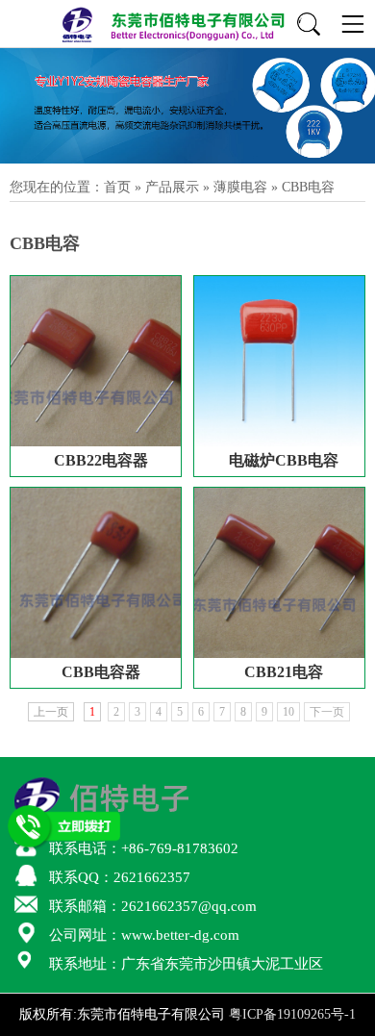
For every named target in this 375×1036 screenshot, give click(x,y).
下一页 (327, 712)
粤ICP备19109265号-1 (292, 1014)
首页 (117, 187)
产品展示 (172, 187)
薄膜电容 (240, 187)
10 (288, 712)
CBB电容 (308, 187)
